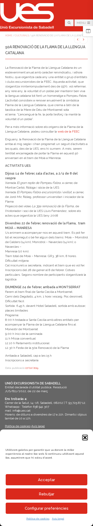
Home (8, 35)
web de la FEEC (69, 131)
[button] (85, 437)
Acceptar (46, 479)
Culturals (22, 35)
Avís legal (58, 518)
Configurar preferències (46, 508)
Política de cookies (37, 518)
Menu (82, 23)
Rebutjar (46, 494)
